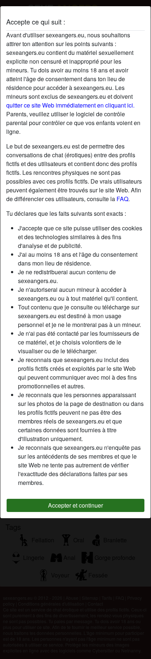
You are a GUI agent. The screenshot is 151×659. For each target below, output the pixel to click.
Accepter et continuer (75, 505)
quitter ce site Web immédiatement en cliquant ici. (70, 105)
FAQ (122, 199)
